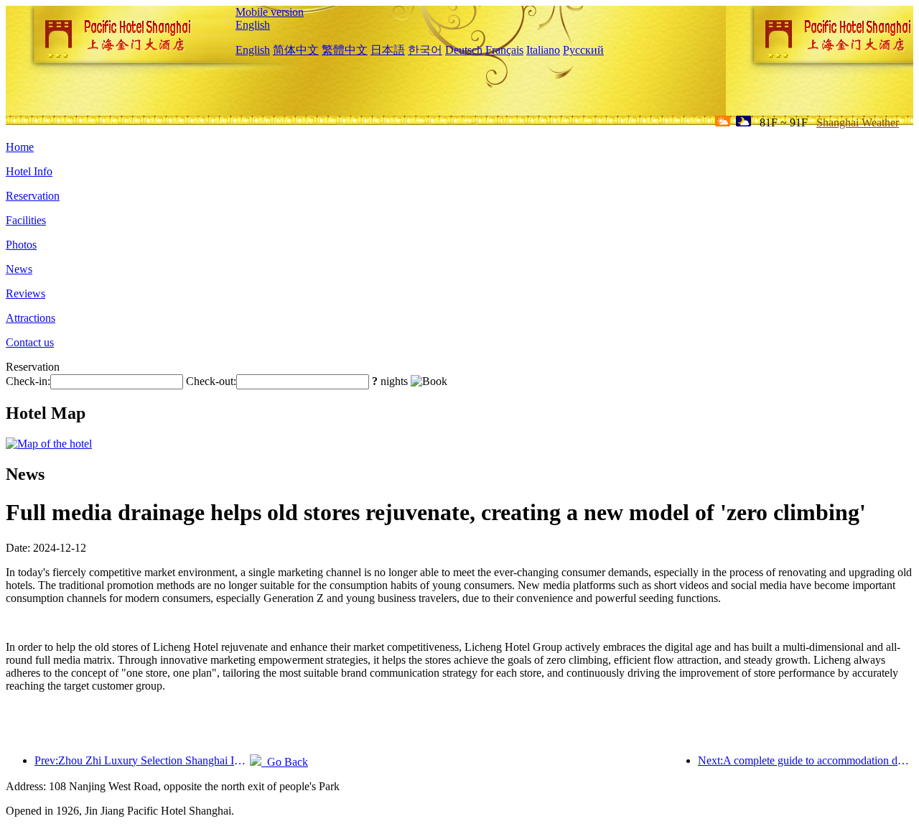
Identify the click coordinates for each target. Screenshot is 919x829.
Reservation (33, 196)
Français (504, 50)
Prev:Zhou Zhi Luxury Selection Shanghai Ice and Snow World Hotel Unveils (142, 760)
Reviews (25, 293)
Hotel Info (29, 171)
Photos (21, 244)
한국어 (425, 50)
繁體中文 (345, 50)
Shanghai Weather (857, 122)
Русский (583, 50)
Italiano (543, 50)
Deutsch (463, 50)
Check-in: (28, 381)
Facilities (26, 220)
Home (20, 147)
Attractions (30, 318)
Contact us (30, 342)
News (19, 269)
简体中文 (296, 50)
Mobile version (269, 12)
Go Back (284, 762)
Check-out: (211, 381)
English (252, 25)
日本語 (387, 50)
